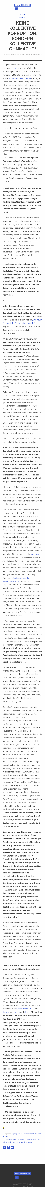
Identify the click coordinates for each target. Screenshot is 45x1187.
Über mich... (22, 18)
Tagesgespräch (17, 1134)
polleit (19, 1142)
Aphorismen (36, 554)
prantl (23, 1142)
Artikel (14, 68)
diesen (6, 1012)
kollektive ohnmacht (9, 1142)
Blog (22, 14)
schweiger (29, 1142)
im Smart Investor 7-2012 (20, 78)
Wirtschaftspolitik (28, 1134)
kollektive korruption (33, 1139)
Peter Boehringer (22, 5)
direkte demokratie (15, 1139)
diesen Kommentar (24, 1009)
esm (23, 1139)
